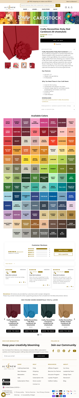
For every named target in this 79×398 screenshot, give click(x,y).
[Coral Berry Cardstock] (7, 135)
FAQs (34, 368)
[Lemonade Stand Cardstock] (16, 154)
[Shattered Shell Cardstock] (7, 228)
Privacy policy (20, 392)
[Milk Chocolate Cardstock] (35, 228)
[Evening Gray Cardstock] (26, 237)
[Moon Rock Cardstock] (35, 237)
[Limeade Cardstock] (53, 163)
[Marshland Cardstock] (53, 218)
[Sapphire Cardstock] (35, 200)
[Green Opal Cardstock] (16, 172)
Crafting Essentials (23, 368)
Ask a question (48, 109)
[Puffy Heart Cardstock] (7, 126)
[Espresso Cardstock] (62, 228)
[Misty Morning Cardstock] (16, 209)
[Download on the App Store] (6, 380)
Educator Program (53, 374)
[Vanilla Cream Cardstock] (16, 228)
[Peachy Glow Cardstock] (53, 154)
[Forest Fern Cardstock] (16, 191)
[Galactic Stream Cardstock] (71, 191)
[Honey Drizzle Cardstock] (44, 163)
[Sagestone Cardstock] (26, 172)
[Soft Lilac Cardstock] (71, 209)
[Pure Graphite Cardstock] (53, 237)
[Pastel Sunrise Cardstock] (44, 145)
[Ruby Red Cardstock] (16, 135)
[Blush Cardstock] (62, 135)
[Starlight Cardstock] (53, 200)
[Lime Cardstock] (62, 163)
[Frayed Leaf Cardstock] (7, 182)
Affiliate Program (53, 368)
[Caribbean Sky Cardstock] (26, 200)
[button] (43, 34)
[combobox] (38, 5)
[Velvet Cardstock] (16, 145)
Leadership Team (68, 371)
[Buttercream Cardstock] (62, 154)
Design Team (67, 374)
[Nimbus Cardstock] (35, 209)
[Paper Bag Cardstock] (16, 163)
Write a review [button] (63, 250)
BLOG (55, 9)
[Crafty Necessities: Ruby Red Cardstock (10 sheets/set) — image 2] (16, 65)
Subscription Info (38, 377)
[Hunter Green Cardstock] (7, 191)
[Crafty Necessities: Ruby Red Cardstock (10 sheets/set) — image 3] (24, 65)
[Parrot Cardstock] (53, 172)
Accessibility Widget (28, 395)
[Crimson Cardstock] (7, 145)
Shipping (35, 371)
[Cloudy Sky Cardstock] (26, 209)
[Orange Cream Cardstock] (71, 145)
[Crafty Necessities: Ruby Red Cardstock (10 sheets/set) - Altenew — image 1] (8, 65)
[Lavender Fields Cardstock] (7, 218)
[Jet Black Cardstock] (62, 237)
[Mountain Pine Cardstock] (44, 182)
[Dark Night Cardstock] (44, 209)
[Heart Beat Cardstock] (44, 135)
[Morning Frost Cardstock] (16, 237)
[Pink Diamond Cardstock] (35, 126)
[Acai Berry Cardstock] (62, 126)
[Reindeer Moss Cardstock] (71, 163)
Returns (35, 374)
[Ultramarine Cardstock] (71, 200)
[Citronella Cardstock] (62, 218)
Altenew (44, 26)
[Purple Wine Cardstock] (16, 126)
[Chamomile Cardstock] (35, 154)
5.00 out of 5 (19, 251)
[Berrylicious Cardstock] (53, 126)
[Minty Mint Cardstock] (53, 182)
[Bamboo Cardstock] (44, 172)
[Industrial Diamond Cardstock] (44, 237)
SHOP (25, 9)
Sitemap (16, 395)
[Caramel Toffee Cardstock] (7, 163)
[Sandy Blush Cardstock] (35, 145)
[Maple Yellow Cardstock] (35, 163)
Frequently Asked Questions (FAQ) (56, 105)
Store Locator (37, 381)
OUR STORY (46, 9)
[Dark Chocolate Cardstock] (71, 228)
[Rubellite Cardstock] (44, 126)
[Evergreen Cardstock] (26, 182)
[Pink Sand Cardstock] (26, 145)
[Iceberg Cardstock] (62, 200)
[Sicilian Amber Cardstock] (26, 228)
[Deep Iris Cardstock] (16, 218)
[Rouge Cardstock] (71, 135)
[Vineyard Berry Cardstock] (53, 135)
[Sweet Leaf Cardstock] (62, 182)
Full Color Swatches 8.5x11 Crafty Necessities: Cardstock (55, 100)
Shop (19, 364)
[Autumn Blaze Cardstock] (7, 154)
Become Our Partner (54, 371)
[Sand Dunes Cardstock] (44, 228)
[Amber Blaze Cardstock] (26, 154)
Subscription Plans (23, 381)
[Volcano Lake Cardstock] (26, 191)
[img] (9, 269)
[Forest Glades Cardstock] (16, 182)
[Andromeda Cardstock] (35, 218)
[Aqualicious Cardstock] (53, 191)
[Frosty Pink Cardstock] (71, 126)
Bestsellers (21, 374)
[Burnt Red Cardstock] (53, 145)
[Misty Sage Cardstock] (7, 172)
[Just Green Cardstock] (71, 182)
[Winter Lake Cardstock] (53, 209)
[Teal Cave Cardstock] (62, 191)
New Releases (22, 371)
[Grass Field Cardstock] (35, 182)
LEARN (34, 9)
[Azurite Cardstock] (7, 209)
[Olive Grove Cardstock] (35, 172)
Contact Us (36, 384)
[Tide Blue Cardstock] (44, 200)
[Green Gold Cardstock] (71, 218)
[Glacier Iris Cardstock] (26, 218)
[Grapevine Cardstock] (26, 135)
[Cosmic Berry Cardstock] (26, 126)
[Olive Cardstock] (62, 172)
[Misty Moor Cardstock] (44, 218)
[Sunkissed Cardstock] (62, 145)
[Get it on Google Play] (6, 383)
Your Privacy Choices (43, 392)
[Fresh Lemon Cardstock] (26, 163)
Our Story (66, 368)
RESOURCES (52, 364)
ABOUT (65, 364)
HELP (34, 364)
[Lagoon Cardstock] (35, 191)
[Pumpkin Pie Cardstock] (44, 154)
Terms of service (30, 392)
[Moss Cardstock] (71, 172)
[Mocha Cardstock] (53, 228)
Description (47, 49)
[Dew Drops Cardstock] (44, 191)
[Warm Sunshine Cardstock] (71, 154)
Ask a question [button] (63, 254)
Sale (19, 377)
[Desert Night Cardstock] (16, 200)
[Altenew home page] (9, 7)
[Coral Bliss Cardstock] (35, 135)
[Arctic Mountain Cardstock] (62, 209)
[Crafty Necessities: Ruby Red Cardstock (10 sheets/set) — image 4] (32, 65)
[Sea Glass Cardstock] (7, 200)
